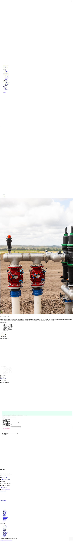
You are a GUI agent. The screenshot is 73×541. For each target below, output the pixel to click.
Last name (4, 418)
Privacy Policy (3, 540)
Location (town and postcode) (7, 424)
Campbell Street (3, 500)
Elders (4, 64)
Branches (6, 89)
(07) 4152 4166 (4, 477)
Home (4, 194)
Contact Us (4, 87)
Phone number (4, 420)
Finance (6, 85)
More (2, 523)
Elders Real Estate (6, 65)
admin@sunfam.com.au (6, 479)
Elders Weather (5, 66)
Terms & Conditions (9, 540)
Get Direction (2, 334)
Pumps (6, 79)
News (4, 86)
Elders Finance (5, 67)
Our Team (6, 71)
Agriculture (7, 77)
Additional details (5, 433)
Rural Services (5, 80)
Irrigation (6, 78)
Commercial (7, 75)
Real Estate (6, 84)
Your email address (5, 422)
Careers (6, 72)
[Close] (71, 1)
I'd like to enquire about (7, 426)
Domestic (6, 76)
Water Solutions (5, 73)
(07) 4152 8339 (4, 487)
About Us (4, 69)
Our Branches (5, 518)
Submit (5, 434)
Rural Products (7, 82)
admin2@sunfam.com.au (6, 489)
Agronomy (6, 83)
